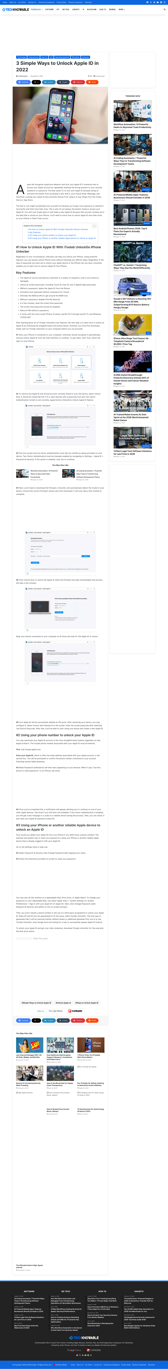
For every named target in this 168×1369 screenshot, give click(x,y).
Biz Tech (66, 10)
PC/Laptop (75, 57)
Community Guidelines (46, 2)
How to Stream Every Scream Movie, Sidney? (58, 1110)
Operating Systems (62, 57)
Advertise (88, 2)
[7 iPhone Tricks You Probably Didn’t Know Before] (91, 1045)
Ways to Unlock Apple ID (87, 1003)
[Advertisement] (84, 33)
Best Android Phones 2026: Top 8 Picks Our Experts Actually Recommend (130, 231)
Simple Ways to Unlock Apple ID (37, 1003)
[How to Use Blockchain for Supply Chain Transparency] (60, 1073)
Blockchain (91, 10)
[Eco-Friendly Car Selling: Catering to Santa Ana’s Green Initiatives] (91, 1073)
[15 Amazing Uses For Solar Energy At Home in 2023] (91, 1099)
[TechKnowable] (15, 9)
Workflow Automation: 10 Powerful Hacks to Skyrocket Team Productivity (44, 474)
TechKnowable (23, 76)
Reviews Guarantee (76, 2)
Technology (36, 10)
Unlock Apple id (64, 1003)
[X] (80, 1355)
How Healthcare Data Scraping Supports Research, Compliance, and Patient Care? (59, 1057)
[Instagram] (90, 1355)
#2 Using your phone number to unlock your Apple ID (53, 235)
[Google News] (55, 1011)
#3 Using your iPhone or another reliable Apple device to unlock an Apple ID (62, 238)
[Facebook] (77, 1355)
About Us (12, 2)
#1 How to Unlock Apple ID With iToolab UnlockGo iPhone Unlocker (58, 229)
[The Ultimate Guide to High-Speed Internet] (29, 1177)
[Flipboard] (75, 1011)
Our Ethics (22, 2)
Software (49, 10)
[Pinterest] (82, 1355)
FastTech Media (61, 1365)
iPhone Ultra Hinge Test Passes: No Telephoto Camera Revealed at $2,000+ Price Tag (131, 341)
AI (83, 10)
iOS (51, 57)
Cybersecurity (34, 57)
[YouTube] (85, 1355)
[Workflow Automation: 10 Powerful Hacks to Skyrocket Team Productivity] (22, 473)
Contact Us (32, 2)
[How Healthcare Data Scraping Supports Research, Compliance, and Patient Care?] (60, 1045)
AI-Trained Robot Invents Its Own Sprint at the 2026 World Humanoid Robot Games (131, 417)
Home (5, 2)
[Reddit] (88, 1355)
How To (103, 10)
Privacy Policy (61, 2)
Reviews (112, 10)
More (121, 10)
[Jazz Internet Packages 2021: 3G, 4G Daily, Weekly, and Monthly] (29, 1045)
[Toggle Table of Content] (93, 226)
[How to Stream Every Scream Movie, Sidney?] (60, 1099)
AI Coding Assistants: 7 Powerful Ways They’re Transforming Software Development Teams (89, 474)
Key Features (35, 232)
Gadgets (75, 10)
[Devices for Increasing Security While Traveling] (29, 1073)
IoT (58, 10)
